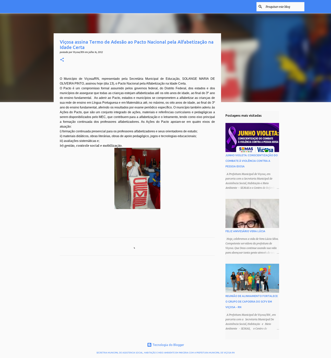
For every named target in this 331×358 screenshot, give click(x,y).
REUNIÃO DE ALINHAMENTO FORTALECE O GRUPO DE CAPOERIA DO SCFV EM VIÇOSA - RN (251, 302)
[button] (62, 60)
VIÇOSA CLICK (54, 6)
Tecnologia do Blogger (168, 345)
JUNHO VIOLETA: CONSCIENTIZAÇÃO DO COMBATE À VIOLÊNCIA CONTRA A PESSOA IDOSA (251, 161)
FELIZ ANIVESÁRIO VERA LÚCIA (245, 231)
